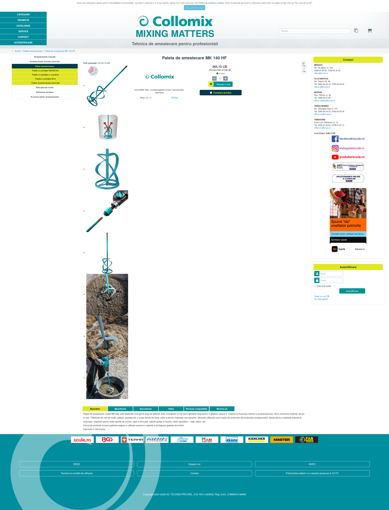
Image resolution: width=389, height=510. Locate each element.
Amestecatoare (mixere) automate (45, 61)
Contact (23, 37)
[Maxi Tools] (207, 439)
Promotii (23, 20)
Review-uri (222, 408)
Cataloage (23, 25)
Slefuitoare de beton (44, 92)
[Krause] (232, 439)
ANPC (312, 464)
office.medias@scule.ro (324, 100)
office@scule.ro (321, 73)
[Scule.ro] (82, 439)
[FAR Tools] (306, 439)
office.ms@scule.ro (322, 114)
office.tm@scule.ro (322, 127)
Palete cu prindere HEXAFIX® (45, 70)
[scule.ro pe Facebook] (348, 138)
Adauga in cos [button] (223, 84)
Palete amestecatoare (44, 66)
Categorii (23, 14)
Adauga (174, 97)
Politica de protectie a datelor (211, 2)
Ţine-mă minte (324, 285)
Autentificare (23, 42)
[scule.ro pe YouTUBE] (348, 157)
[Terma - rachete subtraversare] (132, 439)
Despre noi (194, 464)
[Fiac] (182, 439)
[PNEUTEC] (157, 439)
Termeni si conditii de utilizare (77, 473)
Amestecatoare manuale (44, 56)
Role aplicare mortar (44, 87)
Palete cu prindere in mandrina (45, 74)
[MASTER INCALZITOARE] (282, 439)
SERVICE (23, 31)
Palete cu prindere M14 (45, 78)
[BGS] (107, 439)
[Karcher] (257, 439)
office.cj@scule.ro (322, 86)
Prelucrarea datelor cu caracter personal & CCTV (312, 473)
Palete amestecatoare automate (45, 82)
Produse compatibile (196, 408)
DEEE (76, 464)
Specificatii (120, 408)
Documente (146, 408)
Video (171, 408)
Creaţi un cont (320, 296)
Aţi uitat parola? (321, 299)
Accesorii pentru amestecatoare (45, 96)
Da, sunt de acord (194, 7)
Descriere (95, 408)
